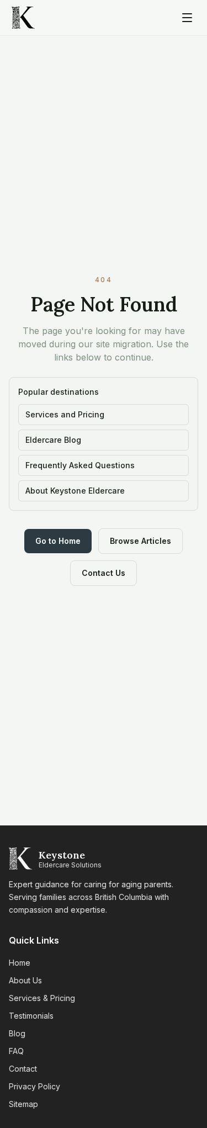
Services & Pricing (42, 998)
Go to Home (58, 541)
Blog (17, 1033)
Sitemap (23, 1104)
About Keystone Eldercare (75, 490)
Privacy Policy (34, 1086)
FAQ (16, 1051)
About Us (25, 980)
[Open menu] (187, 18)
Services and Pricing (64, 414)
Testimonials (31, 1015)
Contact (23, 1068)
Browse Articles (140, 541)
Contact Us (103, 573)
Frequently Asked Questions (80, 465)
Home (19, 962)
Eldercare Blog (53, 439)
